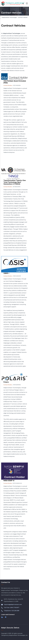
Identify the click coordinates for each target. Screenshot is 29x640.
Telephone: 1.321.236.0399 (11, 611)
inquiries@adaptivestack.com (13, 604)
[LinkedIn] (2, 617)
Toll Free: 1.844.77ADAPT (12, 608)
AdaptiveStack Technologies (9, 17)
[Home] (12, 3)
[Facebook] (6, 617)
